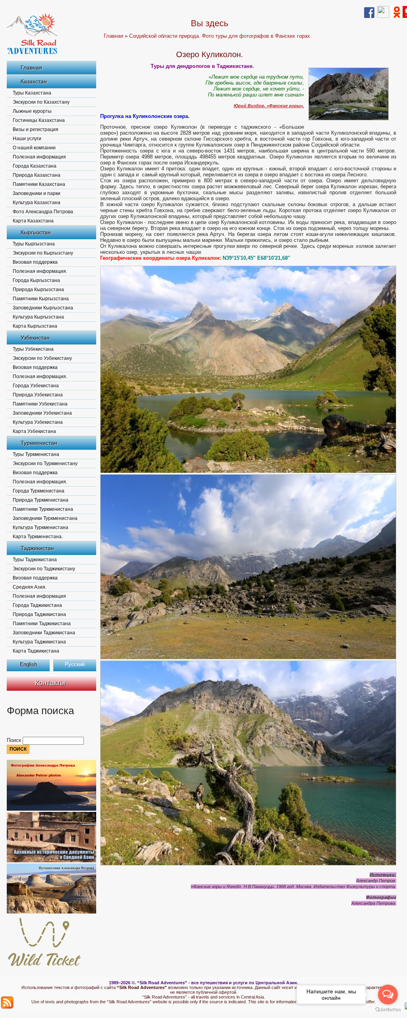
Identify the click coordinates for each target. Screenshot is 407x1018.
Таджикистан (37, 548)
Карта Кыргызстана (35, 326)
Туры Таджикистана (35, 559)
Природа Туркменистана (40, 500)
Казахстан (34, 81)
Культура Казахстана (36, 202)
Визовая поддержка (35, 262)
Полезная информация (39, 157)
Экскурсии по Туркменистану (45, 463)
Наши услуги (27, 138)
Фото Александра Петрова (43, 211)
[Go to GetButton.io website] (388, 1009)
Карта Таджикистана (36, 651)
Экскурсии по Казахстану (41, 102)
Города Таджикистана (37, 605)
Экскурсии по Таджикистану (44, 569)
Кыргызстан (36, 232)
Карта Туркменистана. (38, 536)
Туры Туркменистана (36, 454)
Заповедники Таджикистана (44, 633)
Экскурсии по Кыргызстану (43, 253)
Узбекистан (35, 337)
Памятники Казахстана (39, 184)
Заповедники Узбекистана (42, 413)
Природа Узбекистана (38, 395)
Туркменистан (39, 443)
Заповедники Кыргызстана (43, 308)
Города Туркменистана (38, 491)
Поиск (15, 740)
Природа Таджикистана (39, 614)
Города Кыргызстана (36, 280)
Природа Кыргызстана (38, 289)
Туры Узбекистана (33, 349)
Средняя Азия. (30, 587)
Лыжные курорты (32, 111)
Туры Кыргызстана (34, 244)
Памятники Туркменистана (43, 509)
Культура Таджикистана (39, 642)
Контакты (50, 683)
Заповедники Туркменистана (45, 518)
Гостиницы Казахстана (39, 120)
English (28, 664)
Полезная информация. (40, 271)
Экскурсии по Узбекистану (42, 358)
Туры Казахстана (32, 93)
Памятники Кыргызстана (41, 298)
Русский (75, 664)
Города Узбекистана (36, 385)
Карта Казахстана (33, 221)
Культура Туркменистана (40, 527)
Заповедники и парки (36, 193)
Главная (31, 67)
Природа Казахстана (36, 175)
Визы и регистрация (35, 129)
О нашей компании (34, 148)
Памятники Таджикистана (42, 623)
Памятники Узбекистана (40, 404)
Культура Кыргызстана (38, 317)
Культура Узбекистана (38, 422)
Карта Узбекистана (34, 431)
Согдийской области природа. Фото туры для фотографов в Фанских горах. (220, 36)
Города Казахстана (34, 166)
